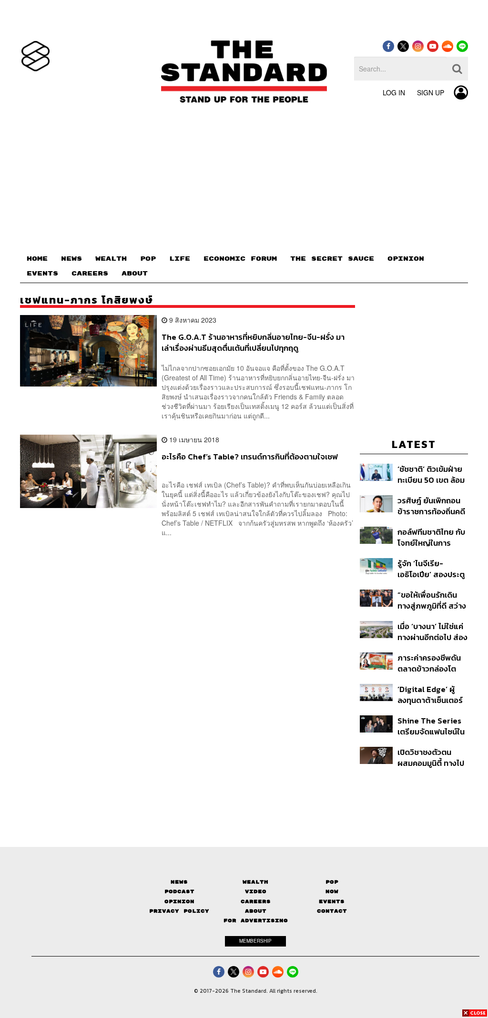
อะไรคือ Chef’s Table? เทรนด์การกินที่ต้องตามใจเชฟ (250, 457)
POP (148, 258)
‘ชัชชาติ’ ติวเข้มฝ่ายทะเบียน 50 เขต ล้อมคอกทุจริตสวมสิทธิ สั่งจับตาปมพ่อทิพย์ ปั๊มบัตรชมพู (431, 474)
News (179, 882)
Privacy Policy (179, 911)
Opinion (179, 901)
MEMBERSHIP (255, 940)
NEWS (71, 258)
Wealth (255, 882)
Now (331, 891)
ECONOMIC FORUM (240, 258)
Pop (331, 882)
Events (332, 901)
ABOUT (135, 273)
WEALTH (111, 258)
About (255, 911)
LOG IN (394, 92)
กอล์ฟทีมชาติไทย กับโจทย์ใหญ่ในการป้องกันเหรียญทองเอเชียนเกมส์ (431, 537)
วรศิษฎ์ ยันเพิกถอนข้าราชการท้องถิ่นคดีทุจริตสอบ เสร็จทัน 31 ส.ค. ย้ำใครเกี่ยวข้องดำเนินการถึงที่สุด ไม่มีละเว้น (431, 506)
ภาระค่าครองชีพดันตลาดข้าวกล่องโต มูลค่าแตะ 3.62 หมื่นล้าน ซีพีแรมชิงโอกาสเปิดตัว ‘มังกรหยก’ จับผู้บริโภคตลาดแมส (432, 663)
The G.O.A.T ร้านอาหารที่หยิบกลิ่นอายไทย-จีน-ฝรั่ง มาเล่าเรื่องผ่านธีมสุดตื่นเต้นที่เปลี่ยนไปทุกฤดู (253, 342)
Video (255, 891)
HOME (37, 258)
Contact (332, 911)
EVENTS (42, 273)
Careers (256, 901)
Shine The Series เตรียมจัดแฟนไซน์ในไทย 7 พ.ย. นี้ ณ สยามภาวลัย (431, 726)
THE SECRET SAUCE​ (332, 258)
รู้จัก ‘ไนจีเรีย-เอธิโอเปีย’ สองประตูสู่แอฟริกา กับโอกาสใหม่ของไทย (431, 569)
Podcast (179, 891)
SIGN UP (430, 92)
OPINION (405, 258)
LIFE (179, 258)
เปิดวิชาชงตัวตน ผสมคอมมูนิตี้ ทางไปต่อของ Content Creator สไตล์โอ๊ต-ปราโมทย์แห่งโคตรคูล (430, 757)
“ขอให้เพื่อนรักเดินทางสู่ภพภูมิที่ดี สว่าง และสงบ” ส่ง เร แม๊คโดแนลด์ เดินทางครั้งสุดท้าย (431, 600)
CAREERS (89, 273)
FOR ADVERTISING (256, 920)
